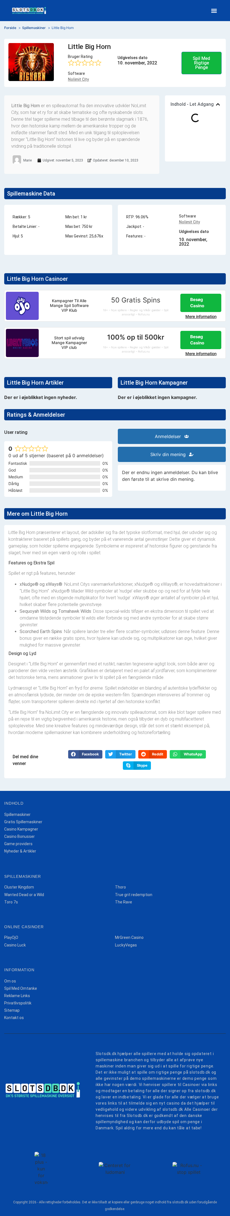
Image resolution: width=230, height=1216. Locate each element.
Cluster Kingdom (19, 887)
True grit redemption (133, 894)
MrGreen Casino (129, 937)
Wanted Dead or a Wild (24, 894)
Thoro (120, 887)
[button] (214, 10)
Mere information (201, 316)
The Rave (123, 902)
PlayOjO (11, 937)
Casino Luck (15, 945)
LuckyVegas (126, 945)
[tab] (172, 436)
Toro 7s (11, 902)
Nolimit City (78, 79)
